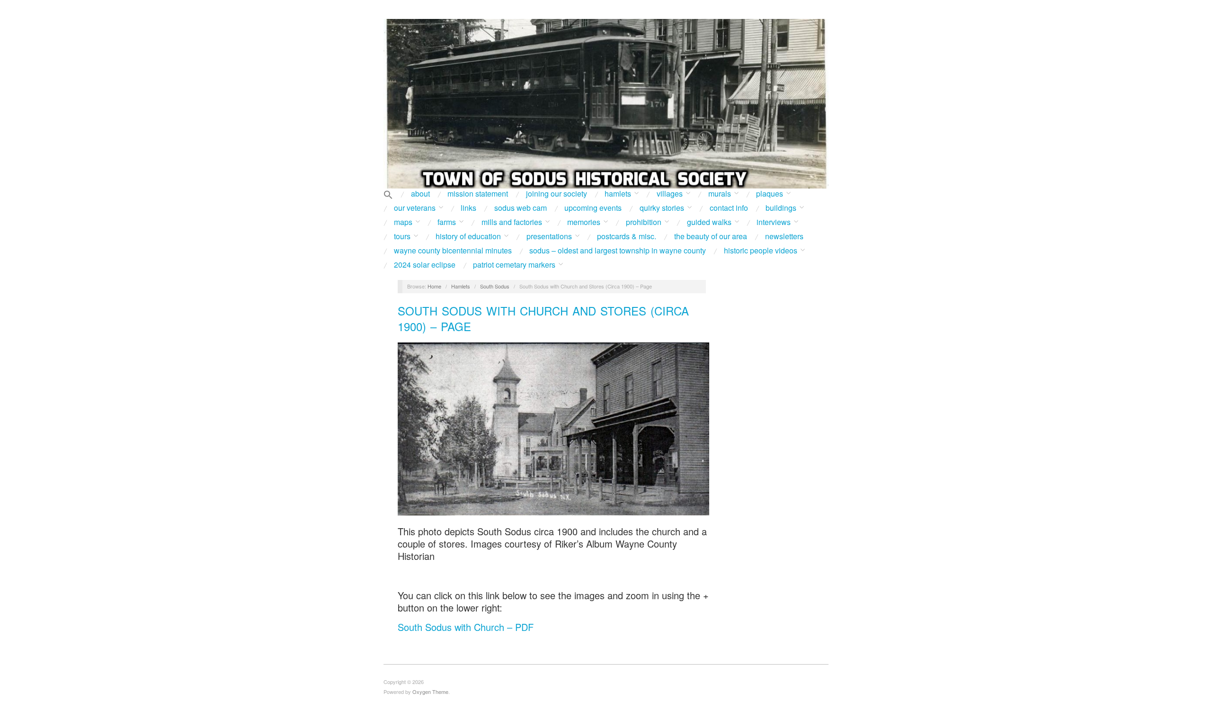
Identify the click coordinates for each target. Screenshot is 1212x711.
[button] (388, 195)
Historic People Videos (760, 250)
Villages (670, 194)
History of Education (468, 236)
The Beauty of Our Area (710, 236)
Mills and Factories (511, 222)
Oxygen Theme (430, 691)
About (420, 194)
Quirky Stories (662, 208)
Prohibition (643, 222)
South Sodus (494, 286)
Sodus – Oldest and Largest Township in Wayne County (617, 250)
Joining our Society (556, 194)
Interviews (774, 222)
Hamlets (618, 194)
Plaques (769, 194)
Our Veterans (415, 208)
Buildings (781, 208)
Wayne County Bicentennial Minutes (453, 250)
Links (468, 208)
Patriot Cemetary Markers (514, 265)
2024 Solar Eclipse (424, 265)
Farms (446, 222)
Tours (402, 236)
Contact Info (729, 208)
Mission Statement (477, 194)
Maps (403, 222)
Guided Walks (709, 222)
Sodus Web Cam (520, 208)
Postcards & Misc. (626, 236)
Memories (583, 222)
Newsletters (784, 236)
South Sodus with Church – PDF (466, 627)
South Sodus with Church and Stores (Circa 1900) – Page (543, 318)
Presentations (549, 236)
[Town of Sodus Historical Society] (606, 104)
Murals (719, 194)
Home (434, 286)
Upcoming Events (593, 208)
